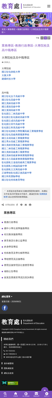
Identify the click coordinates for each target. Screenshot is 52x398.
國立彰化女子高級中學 (13, 96)
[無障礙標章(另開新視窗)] (12, 383)
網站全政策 (9, 373)
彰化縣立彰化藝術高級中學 (15, 117)
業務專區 (11, 29)
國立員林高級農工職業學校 (15, 152)
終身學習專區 (11, 246)
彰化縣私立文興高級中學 (14, 169)
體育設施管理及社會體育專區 (19, 265)
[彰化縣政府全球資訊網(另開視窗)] (26, 394)
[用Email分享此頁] (26, 204)
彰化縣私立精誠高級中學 (14, 166)
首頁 (4, 29)
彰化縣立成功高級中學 (13, 120)
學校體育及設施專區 (14, 259)
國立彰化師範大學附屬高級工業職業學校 (22, 131)
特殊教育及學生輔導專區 (16, 253)
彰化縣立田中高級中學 (13, 124)
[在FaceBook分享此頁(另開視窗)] (17, 204)
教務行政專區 (23, 29)
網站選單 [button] (6, 296)
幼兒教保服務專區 (13, 234)
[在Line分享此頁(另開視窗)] (21, 204)
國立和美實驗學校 (11, 176)
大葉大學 (6, 75)
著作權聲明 (9, 363)
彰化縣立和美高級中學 (13, 127)
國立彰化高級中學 (11, 99)
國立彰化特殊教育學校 (13, 180)
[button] (48, 6)
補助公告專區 (11, 271)
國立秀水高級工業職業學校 (15, 141)
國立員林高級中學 (11, 103)
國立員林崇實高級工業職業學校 (18, 145)
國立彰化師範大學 (11, 72)
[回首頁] (15, 394)
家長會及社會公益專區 (15, 240)
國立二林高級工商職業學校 (15, 148)
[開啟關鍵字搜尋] (5, 394)
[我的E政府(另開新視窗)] (4, 383)
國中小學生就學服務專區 (16, 228)
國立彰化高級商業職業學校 (15, 134)
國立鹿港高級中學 (11, 106)
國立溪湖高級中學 (11, 110)
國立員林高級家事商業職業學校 (18, 155)
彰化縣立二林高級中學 (13, 113)
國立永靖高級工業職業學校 (15, 138)
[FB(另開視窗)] (5, 308)
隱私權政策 (9, 368)
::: (3, 212)
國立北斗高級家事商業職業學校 (18, 159)
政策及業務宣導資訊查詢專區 (19, 277)
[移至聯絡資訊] (36, 394)
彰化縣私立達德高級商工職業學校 (19, 162)
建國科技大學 (8, 79)
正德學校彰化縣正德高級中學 (17, 173)
